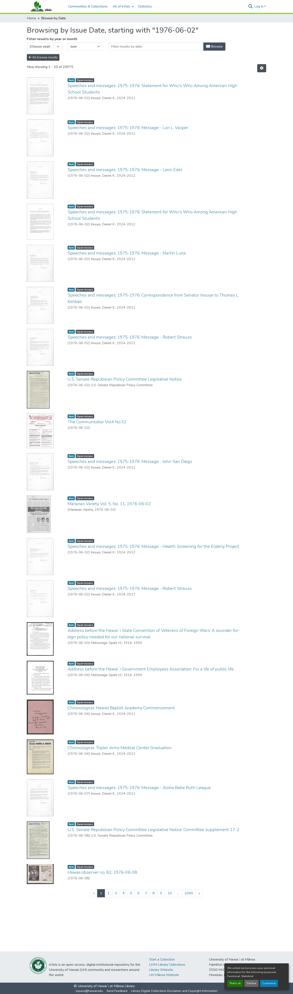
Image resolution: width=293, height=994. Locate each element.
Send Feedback (117, 991)
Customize (269, 983)
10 (170, 893)
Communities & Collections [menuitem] (87, 6)
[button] (45, 6)
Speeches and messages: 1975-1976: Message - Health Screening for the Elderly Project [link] (153, 546)
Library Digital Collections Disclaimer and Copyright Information (174, 991)
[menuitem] (123, 6)
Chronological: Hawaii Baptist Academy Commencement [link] (121, 708)
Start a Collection (162, 959)
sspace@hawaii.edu (89, 991)
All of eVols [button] (121, 6)
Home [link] (31, 18)
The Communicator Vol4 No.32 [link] (97, 422)
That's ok (235, 983)
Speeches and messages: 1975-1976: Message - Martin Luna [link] (127, 253)
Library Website (161, 969)
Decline (251, 983)
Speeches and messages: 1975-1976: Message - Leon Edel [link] (125, 170)
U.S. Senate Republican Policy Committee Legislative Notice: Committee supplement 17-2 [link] (153, 830)
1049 (188, 893)
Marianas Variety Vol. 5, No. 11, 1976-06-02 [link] (109, 504)
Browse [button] (216, 46)
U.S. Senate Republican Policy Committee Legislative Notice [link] (125, 379)
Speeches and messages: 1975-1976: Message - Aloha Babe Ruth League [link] (139, 788)
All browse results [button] (44, 57)
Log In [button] (259, 6)
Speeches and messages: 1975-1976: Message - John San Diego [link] (130, 461)
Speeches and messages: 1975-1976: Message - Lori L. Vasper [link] (128, 128)
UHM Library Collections (167, 964)
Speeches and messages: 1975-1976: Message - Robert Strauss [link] (130, 337)
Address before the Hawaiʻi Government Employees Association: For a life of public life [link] (151, 669)
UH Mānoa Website (164, 975)
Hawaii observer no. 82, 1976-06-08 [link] (102, 872)
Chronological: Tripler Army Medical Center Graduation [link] (120, 748)
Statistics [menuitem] (145, 6)
